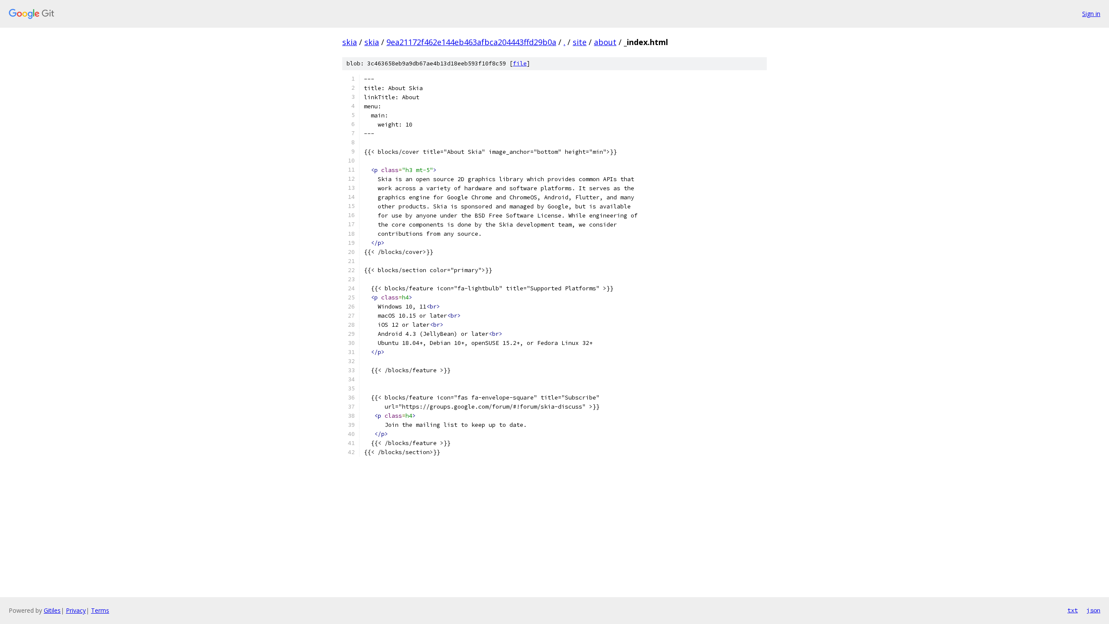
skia (349, 42)
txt (1072, 610)
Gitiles (52, 610)
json (1093, 610)
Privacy (76, 610)
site (580, 42)
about (605, 42)
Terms (100, 610)
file (520, 63)
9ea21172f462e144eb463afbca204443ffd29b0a (471, 42)
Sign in (1091, 14)
